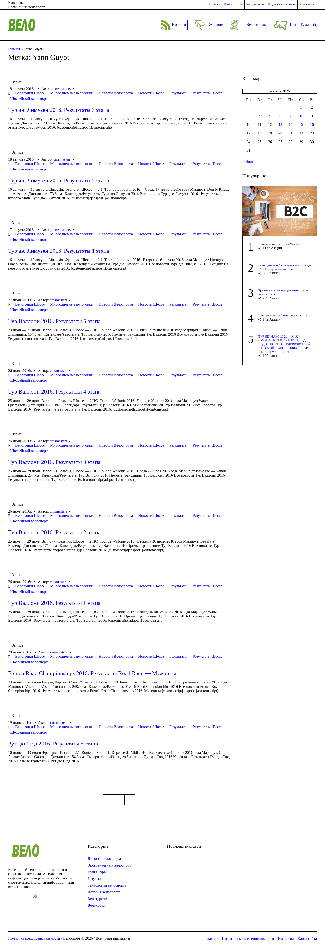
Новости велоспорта (104, 859)
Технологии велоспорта (107, 885)
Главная (14, 49)
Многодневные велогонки (71, 93)
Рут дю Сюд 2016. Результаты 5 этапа (53, 743)
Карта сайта (307, 938)
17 (248, 133)
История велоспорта (104, 892)
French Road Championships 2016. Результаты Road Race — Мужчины (92, 673)
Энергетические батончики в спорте (282, 315)
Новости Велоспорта (116, 93)
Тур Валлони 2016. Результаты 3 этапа (54, 462)
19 (270, 133)
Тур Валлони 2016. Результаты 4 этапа (54, 392)
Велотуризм (97, 899)
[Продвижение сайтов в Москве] (279, 210)
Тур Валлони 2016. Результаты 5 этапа (54, 321)
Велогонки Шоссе (30, 93)
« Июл (247, 161)
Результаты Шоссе (207, 93)
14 (290, 125)
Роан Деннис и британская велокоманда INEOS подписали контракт (284, 267)
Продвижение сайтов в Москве (279, 244)
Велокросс (96, 905)
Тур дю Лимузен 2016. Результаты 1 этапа (58, 251)
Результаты (178, 93)
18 (259, 133)
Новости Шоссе (151, 93)
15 (301, 125)
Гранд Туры (97, 872)
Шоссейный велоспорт (29, 99)
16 (312, 125)
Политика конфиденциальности (248, 938)
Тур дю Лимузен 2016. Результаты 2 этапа (58, 180)
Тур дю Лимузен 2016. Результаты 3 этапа (58, 110)
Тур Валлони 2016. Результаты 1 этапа (54, 603)
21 (290, 133)
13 (280, 125)
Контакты (286, 938)
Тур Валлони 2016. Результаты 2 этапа (54, 532)
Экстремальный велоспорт (109, 865)
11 (259, 125)
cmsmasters (62, 89)
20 (280, 133)
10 (248, 125)
